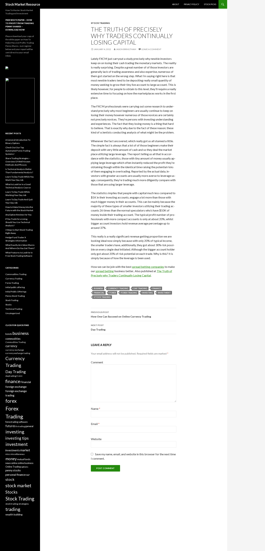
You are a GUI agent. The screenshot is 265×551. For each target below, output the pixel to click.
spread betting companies (148, 266)
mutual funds (23, 459)
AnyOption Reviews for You (18, 214)
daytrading (10, 376)
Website (96, 439)
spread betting (105, 271)
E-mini (19, 376)
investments (12, 450)
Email (95, 423)
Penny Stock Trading (15, 296)
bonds (8, 333)
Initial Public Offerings (15, 291)
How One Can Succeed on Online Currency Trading (121, 314)
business (98, 288)
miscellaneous (17, 454)
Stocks (8, 304)
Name (95, 408)
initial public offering (15, 287)
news (8, 463)
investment (164, 292)
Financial (99, 292)
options (24, 466)
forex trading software (16, 422)
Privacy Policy (191, 4)
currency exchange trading (17, 353)
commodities (13, 338)
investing (147, 292)
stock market (18, 485)
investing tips (17, 438)
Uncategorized (12, 313)
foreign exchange (15, 386)
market (25, 450)
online (14, 463)
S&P (28, 475)
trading (12, 509)
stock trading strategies (17, 503)
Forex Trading (129, 292)
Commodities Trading (15, 274)
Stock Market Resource (22, 4)
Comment (97, 362)
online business (25, 463)
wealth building (14, 514)
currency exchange (14, 350)
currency (11, 346)
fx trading (20, 426)
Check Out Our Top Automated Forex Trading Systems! (17, 150)
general (29, 426)
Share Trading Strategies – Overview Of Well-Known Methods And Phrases (17, 161)
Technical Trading (13, 309)
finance (156, 288)
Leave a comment (151, 49)
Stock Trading (100, 23)
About (175, 4)
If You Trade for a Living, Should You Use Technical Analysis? (17, 222)
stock (9, 479)
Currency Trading (118, 288)
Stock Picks (210, 4)
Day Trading (140, 288)
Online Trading (13, 466)
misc (7, 454)
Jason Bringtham (126, 49)
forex (112, 292)
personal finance (15, 474)
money (11, 458)
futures (10, 426)
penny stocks (13, 470)
